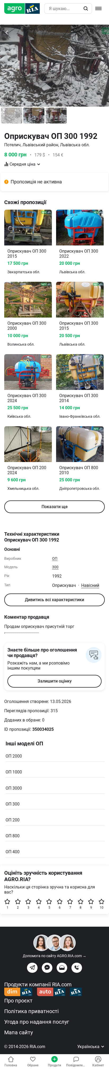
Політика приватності (31, 1011)
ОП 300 (13, 804)
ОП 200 (13, 819)
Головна (10, 1065)
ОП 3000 (14, 788)
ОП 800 (13, 835)
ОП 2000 (14, 756)
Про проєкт (18, 1000)
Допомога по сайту (54, 956)
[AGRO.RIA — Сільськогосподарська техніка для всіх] (24, 8)
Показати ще (55, 506)
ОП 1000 (14, 772)
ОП (54, 558)
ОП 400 (13, 851)
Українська (89, 1046)
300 (55, 567)
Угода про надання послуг (36, 1022)
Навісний (90, 585)
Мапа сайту (18, 1032)
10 (101, 907)
